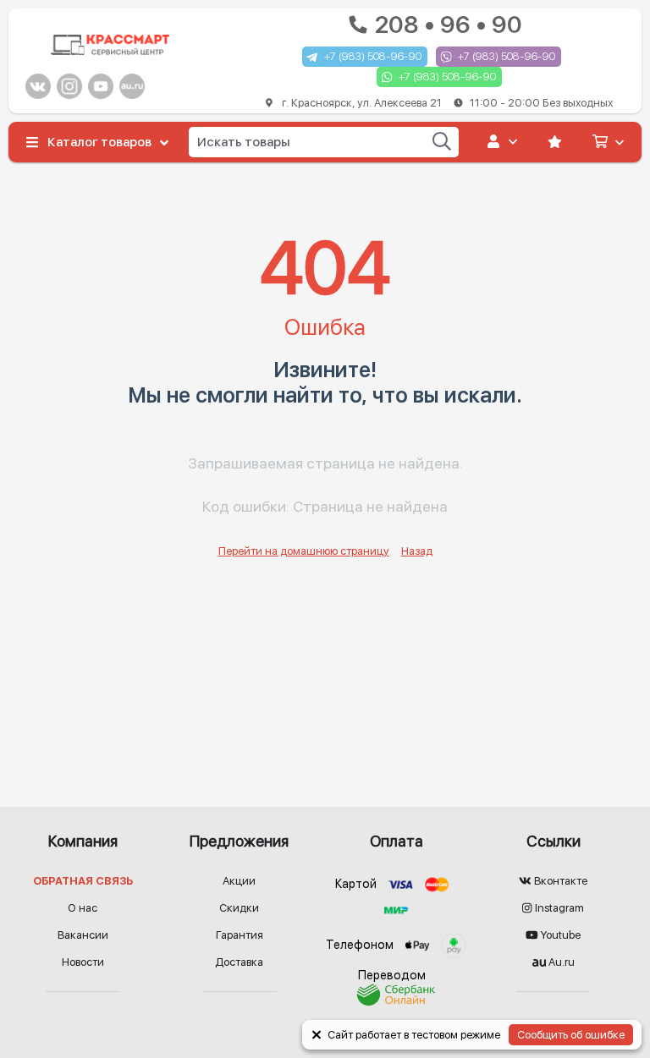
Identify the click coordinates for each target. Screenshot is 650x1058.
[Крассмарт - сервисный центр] (110, 45)
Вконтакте (559, 880)
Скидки (239, 908)
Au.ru (560, 962)
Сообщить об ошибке (571, 1034)
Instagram (558, 908)
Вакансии (83, 935)
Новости (83, 962)
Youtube (559, 935)
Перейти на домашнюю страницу (303, 551)
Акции (239, 880)
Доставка (239, 962)
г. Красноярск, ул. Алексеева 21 (446, 102)
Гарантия (239, 935)
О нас (82, 908)
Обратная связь (83, 880)
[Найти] (441, 141)
